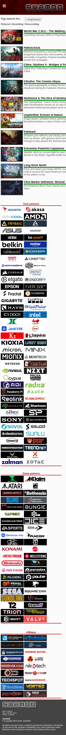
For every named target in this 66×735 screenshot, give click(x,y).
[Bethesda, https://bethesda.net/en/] (35, 495)
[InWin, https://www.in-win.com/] (35, 324)
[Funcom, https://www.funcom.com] (35, 537)
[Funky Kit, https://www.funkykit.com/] (12, 647)
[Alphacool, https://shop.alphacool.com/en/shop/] (12, 219)
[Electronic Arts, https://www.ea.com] (12, 537)
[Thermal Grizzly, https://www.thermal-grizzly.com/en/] (35, 443)
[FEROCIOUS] (12, 60)
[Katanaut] (12, 144)
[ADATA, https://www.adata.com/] (12, 212)
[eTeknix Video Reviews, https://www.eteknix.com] (35, 640)
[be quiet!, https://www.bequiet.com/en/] (35, 240)
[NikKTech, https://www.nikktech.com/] (35, 668)
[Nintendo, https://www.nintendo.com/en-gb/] (12, 565)
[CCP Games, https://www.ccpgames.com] (35, 516)
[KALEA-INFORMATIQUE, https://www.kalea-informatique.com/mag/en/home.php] (12, 338)
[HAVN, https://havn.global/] (12, 310)
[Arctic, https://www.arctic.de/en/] (35, 226)
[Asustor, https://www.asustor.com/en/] (35, 233)
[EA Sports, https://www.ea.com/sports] (12, 530)
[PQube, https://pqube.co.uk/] (35, 579)
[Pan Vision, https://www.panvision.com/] (12, 572)
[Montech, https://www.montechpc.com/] (35, 359)
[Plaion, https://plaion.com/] (12, 579)
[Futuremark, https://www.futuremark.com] (35, 296)
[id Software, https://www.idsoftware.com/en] (35, 544)
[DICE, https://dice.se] (35, 523)
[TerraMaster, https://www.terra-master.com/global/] (12, 443)
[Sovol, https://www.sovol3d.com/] (12, 429)
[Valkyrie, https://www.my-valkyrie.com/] (12, 457)
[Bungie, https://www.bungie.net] (35, 509)
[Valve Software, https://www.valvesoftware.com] (35, 621)
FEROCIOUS (32, 47)
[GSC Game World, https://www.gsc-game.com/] (12, 544)
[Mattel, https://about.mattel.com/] (35, 551)
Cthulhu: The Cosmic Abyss (42, 81)
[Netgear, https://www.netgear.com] (12, 366)
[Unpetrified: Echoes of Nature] (12, 127)
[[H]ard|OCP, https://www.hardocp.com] (12, 696)
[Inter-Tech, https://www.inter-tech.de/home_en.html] (12, 324)
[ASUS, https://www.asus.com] (12, 233)
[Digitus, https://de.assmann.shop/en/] (35, 275)
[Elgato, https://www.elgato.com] (12, 282)
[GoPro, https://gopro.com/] (35, 303)
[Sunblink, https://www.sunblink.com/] (12, 600)
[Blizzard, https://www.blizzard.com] (12, 502)
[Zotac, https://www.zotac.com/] (35, 464)
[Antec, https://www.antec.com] (12, 226)
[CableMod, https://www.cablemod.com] (12, 254)
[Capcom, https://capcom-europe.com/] (12, 516)
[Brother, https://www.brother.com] (35, 247)
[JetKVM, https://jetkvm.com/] (12, 331)
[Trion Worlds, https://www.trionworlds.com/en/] (12, 614)
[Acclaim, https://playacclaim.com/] (35, 481)
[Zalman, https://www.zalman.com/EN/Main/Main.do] (12, 464)
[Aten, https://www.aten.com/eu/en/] (12, 240)
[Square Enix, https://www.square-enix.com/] (35, 593)
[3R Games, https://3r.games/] (12, 481)
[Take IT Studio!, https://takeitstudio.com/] (35, 600)
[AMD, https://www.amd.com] (35, 219)
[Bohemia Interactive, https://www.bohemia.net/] (35, 502)
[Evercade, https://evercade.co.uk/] (35, 289)
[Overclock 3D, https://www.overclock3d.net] (12, 675)
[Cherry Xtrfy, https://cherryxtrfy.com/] (12, 261)
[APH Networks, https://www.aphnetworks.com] (12, 640)
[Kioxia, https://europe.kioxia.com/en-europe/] (12, 345)
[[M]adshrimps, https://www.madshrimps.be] (35, 696)
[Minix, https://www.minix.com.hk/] (35, 352)
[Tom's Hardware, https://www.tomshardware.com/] (35, 682)
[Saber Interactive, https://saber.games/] (35, 586)
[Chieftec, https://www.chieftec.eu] (35, 261)
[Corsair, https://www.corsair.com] (12, 275)
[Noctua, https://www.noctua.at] (35, 366)
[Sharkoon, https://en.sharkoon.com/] (35, 408)
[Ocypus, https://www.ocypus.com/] (12, 380)
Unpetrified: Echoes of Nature (43, 114)
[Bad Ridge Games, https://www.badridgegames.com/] (35, 488)
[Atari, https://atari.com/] (12, 488)
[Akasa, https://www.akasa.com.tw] (35, 212)
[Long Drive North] (12, 177)
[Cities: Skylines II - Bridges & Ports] (12, 77)
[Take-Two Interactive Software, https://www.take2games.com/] (12, 607)
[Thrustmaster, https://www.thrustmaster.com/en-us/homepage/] (12, 450)
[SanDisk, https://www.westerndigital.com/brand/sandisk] (35, 401)
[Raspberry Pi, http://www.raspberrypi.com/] (12, 394)
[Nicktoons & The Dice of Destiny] (12, 110)
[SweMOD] (19, 706)
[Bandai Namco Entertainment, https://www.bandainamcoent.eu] (12, 495)
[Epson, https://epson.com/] (12, 289)
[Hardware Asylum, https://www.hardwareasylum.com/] (12, 654)
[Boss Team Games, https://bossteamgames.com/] (12, 509)
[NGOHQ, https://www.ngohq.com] (12, 668)
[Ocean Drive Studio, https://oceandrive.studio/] (35, 565)
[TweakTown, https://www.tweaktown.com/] (12, 689)
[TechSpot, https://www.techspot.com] (12, 682)
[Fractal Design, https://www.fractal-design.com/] (12, 296)
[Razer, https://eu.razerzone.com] (35, 394)
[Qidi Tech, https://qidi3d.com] (12, 387)
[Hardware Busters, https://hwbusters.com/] (35, 654)
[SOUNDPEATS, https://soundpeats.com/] (35, 422)
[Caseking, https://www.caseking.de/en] (35, 254)
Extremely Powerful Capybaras (44, 148)
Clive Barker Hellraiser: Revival (44, 181)
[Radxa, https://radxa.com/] (35, 387)
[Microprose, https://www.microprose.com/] (12, 558)
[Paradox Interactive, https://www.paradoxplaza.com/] (35, 572)
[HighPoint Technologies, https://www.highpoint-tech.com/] (35, 310)
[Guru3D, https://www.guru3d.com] (35, 647)
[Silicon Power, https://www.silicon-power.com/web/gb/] (35, 415)
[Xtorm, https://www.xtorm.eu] (35, 457)
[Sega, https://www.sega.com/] (12, 593)
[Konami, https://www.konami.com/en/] (12, 551)
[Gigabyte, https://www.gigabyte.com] (12, 303)
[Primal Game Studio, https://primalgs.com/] (12, 586)
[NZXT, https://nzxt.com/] (35, 373)
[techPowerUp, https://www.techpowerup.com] (35, 675)
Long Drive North (35, 165)
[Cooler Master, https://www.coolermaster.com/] (35, 268)
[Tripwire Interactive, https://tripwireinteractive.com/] (35, 614)
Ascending (17, 24)
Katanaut (30, 131)
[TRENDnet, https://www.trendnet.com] (35, 450)
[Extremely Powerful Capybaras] (12, 161)
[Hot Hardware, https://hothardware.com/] (12, 661)
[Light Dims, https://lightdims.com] (35, 345)
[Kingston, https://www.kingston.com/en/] (35, 338)
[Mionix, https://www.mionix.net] (12, 359)
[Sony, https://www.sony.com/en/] (12, 422)
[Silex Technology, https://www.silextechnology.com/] (12, 415)
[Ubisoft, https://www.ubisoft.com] (12, 621)
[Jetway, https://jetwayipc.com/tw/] (35, 331)
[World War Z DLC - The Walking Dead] (12, 43)
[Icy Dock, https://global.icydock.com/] (12, 317)
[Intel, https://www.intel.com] (35, 317)
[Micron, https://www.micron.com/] (12, 352)
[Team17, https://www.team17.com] (35, 607)
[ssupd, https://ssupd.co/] (35, 429)
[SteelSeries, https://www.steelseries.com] (12, 436)
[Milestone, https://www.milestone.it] (35, 558)
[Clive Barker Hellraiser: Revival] (12, 194)
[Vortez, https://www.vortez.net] (35, 689)
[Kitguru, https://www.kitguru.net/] (35, 661)
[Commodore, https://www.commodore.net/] (12, 268)
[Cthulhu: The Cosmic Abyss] (12, 93)
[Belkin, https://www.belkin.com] (12, 247)
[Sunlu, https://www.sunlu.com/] (35, 436)
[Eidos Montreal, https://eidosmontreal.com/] (35, 530)
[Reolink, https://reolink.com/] (12, 401)
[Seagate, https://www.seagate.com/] (12, 408)
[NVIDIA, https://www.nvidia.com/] (12, 373)
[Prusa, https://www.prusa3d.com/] (35, 380)
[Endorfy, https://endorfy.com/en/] (35, 282)
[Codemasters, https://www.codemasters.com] (12, 523)
